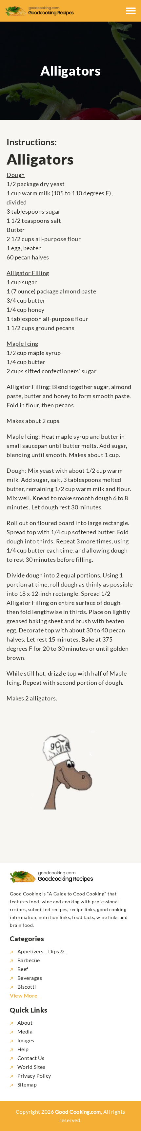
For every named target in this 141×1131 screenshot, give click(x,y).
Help (22, 1049)
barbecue (28, 960)
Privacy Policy (33, 1075)
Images (25, 1040)
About (24, 1022)
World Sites (30, 1067)
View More (24, 995)
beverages (29, 978)
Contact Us (30, 1058)
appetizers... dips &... (42, 951)
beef (22, 969)
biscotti (26, 986)
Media (24, 1031)
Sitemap (26, 1084)
